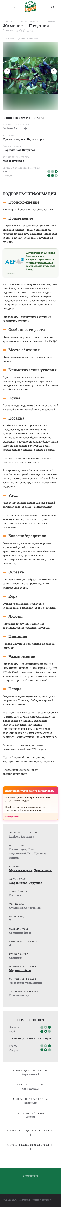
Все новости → (13, 816)
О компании (30, 1176)
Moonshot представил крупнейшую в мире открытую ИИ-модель (29, 799)
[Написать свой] (28, 38)
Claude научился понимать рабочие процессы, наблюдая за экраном (25, 808)
